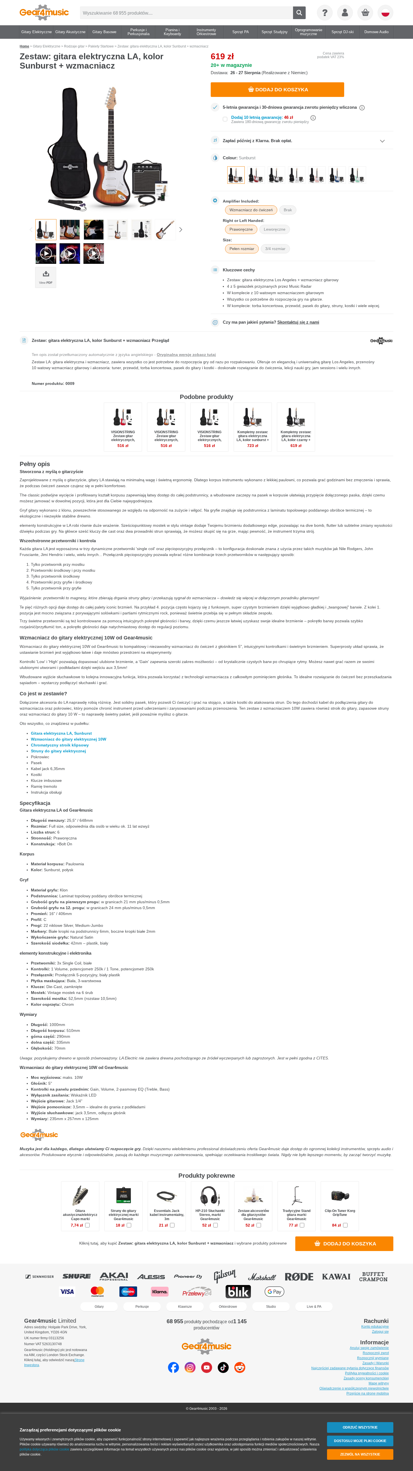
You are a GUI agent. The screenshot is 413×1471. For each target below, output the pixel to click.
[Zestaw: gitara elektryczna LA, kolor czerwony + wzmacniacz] (256, 175)
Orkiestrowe (228, 1307)
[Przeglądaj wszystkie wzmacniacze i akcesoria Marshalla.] (266, 1276)
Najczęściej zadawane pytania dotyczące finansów (350, 1368)
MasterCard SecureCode (309, 1291)
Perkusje (142, 1307)
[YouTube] (206, 1371)
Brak (288, 210)
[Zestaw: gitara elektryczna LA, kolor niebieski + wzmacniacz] (337, 175)
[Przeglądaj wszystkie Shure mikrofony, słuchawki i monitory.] (80, 1276)
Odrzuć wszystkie (360, 1427)
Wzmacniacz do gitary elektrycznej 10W (68, 739)
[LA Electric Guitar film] (70, 253)
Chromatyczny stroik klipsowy (60, 745)
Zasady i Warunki (375, 1363)
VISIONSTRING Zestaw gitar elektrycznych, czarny (209, 438)
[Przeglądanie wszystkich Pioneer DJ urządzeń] (191, 1276)
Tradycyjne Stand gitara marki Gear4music (296, 1215)
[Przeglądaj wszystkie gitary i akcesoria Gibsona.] (229, 1276)
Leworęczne (274, 229)
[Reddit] (239, 1371)
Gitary (99, 1307)
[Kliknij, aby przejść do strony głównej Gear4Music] (44, 12)
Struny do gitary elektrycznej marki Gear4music (124, 1215)
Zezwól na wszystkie (360, 1454)
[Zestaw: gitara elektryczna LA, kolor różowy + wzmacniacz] (316, 175)
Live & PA (314, 1307)
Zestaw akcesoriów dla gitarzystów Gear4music (253, 1215)
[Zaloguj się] (345, 12)
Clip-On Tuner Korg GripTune (340, 1213)
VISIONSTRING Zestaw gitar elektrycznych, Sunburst (166, 438)
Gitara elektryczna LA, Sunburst (61, 733)
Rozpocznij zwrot (376, 1353)
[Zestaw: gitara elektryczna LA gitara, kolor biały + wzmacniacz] (296, 175)
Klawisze (185, 1307)
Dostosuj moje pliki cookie (360, 1441)
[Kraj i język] (385, 12)
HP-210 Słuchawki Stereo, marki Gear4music (210, 1215)
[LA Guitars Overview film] (46, 253)
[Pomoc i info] (324, 12)
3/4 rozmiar (275, 248)
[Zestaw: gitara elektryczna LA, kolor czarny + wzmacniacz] (276, 175)
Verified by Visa (344, 1291)
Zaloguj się (380, 1332)
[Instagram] (190, 1371)
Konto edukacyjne (375, 1327)
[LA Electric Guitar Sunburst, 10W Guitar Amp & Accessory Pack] (111, 146)
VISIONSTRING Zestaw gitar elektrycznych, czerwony (123, 438)
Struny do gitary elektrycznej (58, 751)
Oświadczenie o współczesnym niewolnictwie (354, 1388)
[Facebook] (173, 1371)
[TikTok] (223, 1371)
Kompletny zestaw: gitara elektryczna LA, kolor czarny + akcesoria (296, 438)
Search (299, 12)
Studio (271, 1307)
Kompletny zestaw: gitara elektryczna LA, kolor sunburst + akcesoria (253, 438)
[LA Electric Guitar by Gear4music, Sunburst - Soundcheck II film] (93, 253)
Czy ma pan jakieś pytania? (271, 322)
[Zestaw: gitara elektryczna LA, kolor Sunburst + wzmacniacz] (236, 175)
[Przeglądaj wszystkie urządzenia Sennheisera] (43, 1276)
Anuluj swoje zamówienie (369, 1348)
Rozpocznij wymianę (373, 1358)
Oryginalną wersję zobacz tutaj (186, 354)
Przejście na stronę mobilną (367, 1393)
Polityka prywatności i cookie (367, 1373)
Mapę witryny (379, 1383)
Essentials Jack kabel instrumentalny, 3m (167, 1215)
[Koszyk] (365, 13)
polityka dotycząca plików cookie (44, 1449)
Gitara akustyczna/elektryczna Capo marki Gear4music (82, 1217)
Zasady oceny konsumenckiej (366, 1378)
